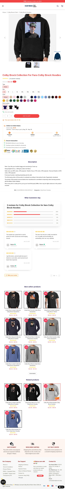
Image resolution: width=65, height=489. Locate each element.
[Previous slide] (5, 37)
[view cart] (62, 6)
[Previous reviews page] (51, 275)
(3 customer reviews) (15, 78)
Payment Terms (22, 468)
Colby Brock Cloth (13, 12)
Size (4, 89)
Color (4, 94)
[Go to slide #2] (36, 65)
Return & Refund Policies (24, 471)
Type (4, 84)
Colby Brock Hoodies (25, 12)
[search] (58, 6)
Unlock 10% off (3, 482)
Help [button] (62, 487)
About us (5, 464)
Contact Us (21, 473)
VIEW (13, 306)
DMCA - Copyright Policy (9, 471)
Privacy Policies (7, 469)
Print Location (6, 103)
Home (4, 12)
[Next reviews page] (59, 275)
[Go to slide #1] (28, 65)
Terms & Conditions (8, 467)
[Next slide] (60, 37)
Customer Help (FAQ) (23, 475)
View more (32, 373)
